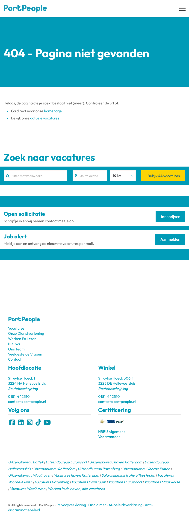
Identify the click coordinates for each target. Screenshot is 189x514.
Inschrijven (170, 216)
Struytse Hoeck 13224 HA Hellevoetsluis (27, 383)
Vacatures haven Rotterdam (76, 475)
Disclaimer (97, 504)
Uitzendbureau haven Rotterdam (115, 462)
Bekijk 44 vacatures (164, 175)
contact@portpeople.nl (27, 401)
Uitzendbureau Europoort (66, 462)
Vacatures (16, 328)
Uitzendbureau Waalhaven (29, 475)
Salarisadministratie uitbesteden (128, 475)
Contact (14, 359)
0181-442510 (19, 396)
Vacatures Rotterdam (88, 482)
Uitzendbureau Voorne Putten (146, 468)
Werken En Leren (22, 338)
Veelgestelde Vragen (25, 354)
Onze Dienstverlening (26, 333)
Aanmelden (170, 239)
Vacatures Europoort (125, 482)
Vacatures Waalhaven (27, 488)
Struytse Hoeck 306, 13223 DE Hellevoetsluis (117, 383)
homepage (53, 111)
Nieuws (14, 343)
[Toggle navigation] (183, 8)
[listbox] (123, 175)
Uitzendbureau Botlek (25, 462)
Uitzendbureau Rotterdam (54, 468)
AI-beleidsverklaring (125, 504)
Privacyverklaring (71, 504)
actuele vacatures (44, 118)
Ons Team (16, 349)
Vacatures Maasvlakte (162, 482)
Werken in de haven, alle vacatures (76, 488)
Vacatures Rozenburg (52, 482)
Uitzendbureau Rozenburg (99, 468)
